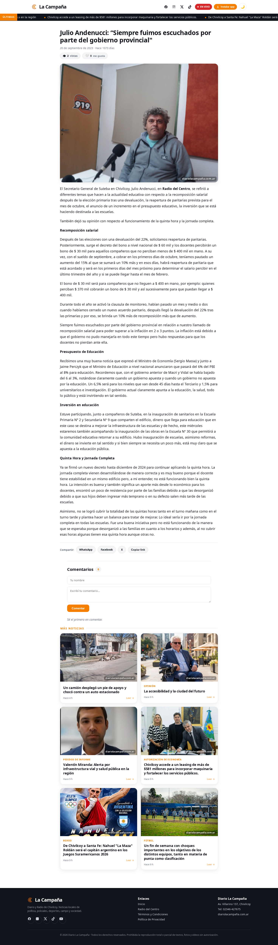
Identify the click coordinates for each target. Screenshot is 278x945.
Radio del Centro (148, 909)
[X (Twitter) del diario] (181, 6)
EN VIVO (205, 6)
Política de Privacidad (151, 919)
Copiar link (138, 549)
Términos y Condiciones (153, 914)
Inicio (141, 904)
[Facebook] (30, 920)
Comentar (78, 608)
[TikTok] (54, 920)
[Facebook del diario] (165, 6)
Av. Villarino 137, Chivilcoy (234, 904)
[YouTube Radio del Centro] (62, 920)
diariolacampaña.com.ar (233, 914)
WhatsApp (85, 549)
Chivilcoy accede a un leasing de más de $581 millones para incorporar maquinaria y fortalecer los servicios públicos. (80, 17)
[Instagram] (38, 920)
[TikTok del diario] (189, 6)
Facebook (107, 549)
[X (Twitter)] (46, 920)
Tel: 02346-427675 (229, 909)
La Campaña (52, 6)
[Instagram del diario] (173, 6)
